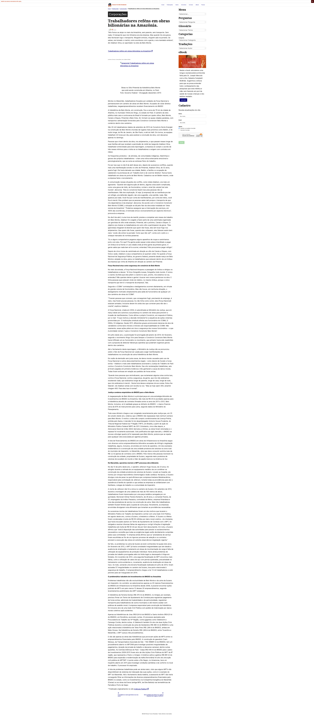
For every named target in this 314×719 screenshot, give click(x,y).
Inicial (162, 4)
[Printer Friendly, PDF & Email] (140, 30)
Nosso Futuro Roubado (119, 4)
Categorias (181, 37)
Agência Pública (140, 689)
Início (109, 8)
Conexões (183, 4)
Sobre (177, 4)
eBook (197, 4)
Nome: (180, 113)
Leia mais (183, 100)
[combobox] (192, 14)
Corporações (123, 8)
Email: (180, 120)
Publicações (170, 4)
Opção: (180, 126)
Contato (191, 4)
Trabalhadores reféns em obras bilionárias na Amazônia (129, 51)
